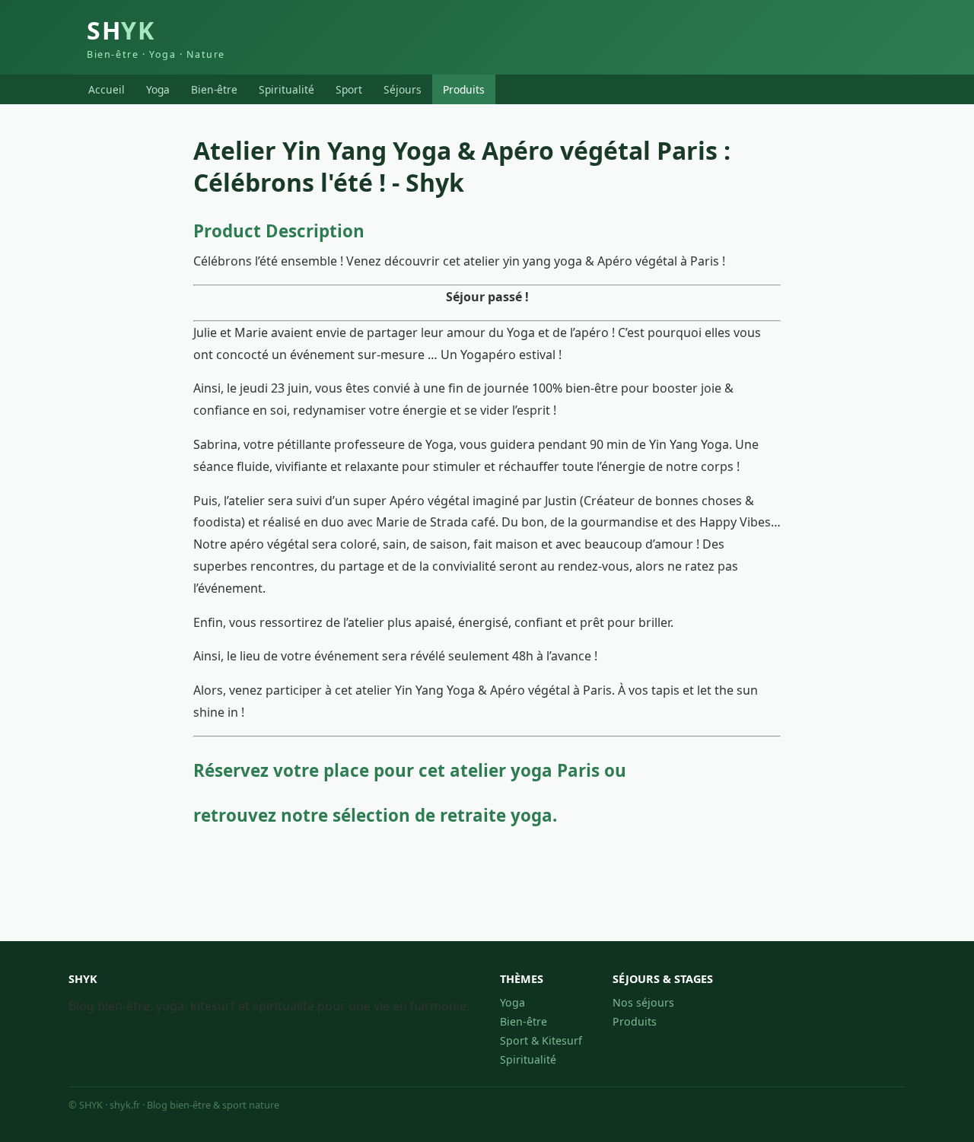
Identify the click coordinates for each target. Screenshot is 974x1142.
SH (156, 37)
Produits (464, 89)
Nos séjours (643, 1002)
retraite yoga (496, 815)
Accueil (106, 89)
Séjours (403, 89)
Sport (349, 89)
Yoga (158, 89)
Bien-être (214, 89)
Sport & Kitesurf (541, 1040)
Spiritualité (286, 89)
